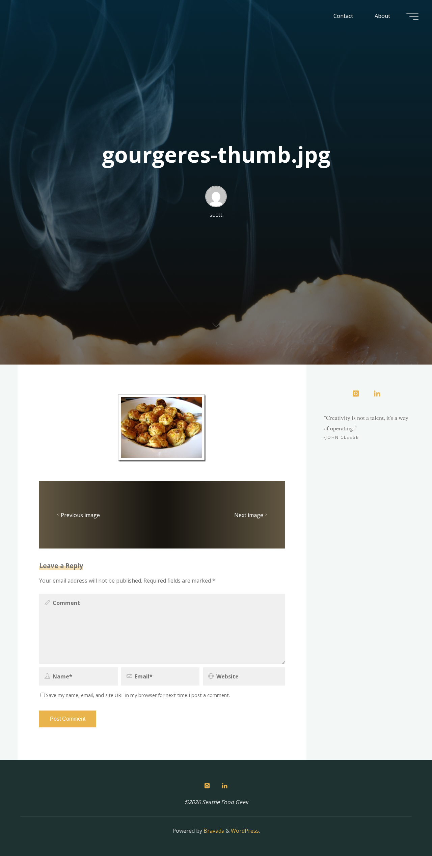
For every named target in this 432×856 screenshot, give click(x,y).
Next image (248, 514)
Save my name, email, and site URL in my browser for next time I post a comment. (138, 695)
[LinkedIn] (377, 394)
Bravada (213, 830)
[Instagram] (355, 394)
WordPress (245, 830)
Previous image (80, 514)
